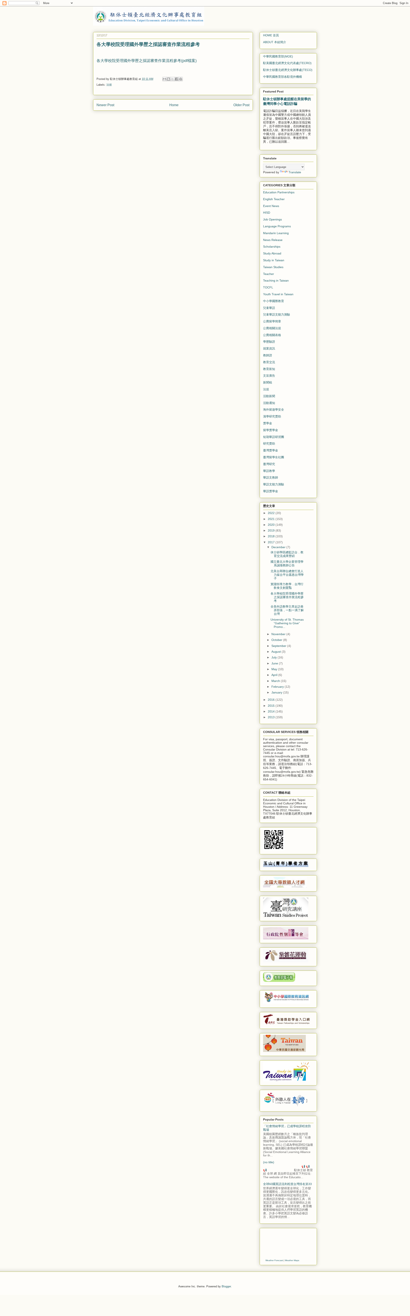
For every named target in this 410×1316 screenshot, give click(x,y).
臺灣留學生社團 (273, 457)
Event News (271, 206)
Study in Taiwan (273, 260)
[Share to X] (172, 79)
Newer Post (105, 105)
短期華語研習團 (273, 437)
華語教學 (269, 471)
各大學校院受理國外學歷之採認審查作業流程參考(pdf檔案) (147, 61)
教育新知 (269, 369)
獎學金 (267, 423)
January (277, 692)
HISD (266, 212)
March (276, 681)
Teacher (268, 274)
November (278, 634)
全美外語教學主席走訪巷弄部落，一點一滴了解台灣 (287, 610)
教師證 (267, 355)
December (278, 547)
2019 (271, 530)
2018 (271, 536)
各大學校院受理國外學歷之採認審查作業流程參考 (287, 597)
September (279, 646)
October (277, 640)
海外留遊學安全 (273, 409)
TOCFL (268, 287)
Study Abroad (272, 253)
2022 (271, 513)
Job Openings (272, 219)
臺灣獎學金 (270, 450)
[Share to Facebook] (176, 79)
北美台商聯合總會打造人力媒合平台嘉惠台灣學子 (287, 574)
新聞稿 (267, 382)
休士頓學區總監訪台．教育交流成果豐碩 (287, 554)
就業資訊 (269, 348)
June (275, 663)
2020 (271, 524)
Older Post (241, 105)
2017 (271, 542)
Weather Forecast (274, 1260)
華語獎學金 (270, 491)
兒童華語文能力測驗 (276, 314)
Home (174, 105)
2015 (271, 705)
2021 (271, 519)
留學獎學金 (270, 430)
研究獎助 (269, 443)
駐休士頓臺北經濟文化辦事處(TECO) (287, 70)
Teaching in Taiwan (276, 280)
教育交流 (269, 362)
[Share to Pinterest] (181, 79)
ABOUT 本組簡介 (274, 42)
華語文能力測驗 (273, 484)
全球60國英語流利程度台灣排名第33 (287, 1184)
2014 (271, 711)
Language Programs (277, 226)
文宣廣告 (269, 375)
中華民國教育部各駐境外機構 (282, 76)
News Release (273, 240)
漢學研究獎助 (272, 416)
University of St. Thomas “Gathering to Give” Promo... (287, 623)
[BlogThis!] (168, 79)
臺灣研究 (269, 464)
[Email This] (164, 79)
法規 (109, 84)
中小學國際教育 (273, 301)
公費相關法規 (272, 328)
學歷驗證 (269, 341)
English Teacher (274, 199)
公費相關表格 (272, 335)
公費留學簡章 (272, 321)
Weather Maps (292, 1260)
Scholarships (271, 246)
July (274, 657)
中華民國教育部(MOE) (278, 56)
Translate (294, 172)
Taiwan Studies (273, 267)
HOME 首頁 (271, 35)
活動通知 (269, 403)
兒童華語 (269, 308)
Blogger (226, 1286)
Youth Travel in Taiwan (278, 294)
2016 (271, 699)
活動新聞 (269, 396)
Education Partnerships (278, 192)
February (278, 686)
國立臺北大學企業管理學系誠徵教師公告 (287, 563)
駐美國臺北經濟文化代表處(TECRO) (287, 63)
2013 (271, 717)
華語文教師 (270, 477)
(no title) (268, 1162)
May (274, 669)
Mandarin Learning (276, 233)
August (276, 651)
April (274, 675)
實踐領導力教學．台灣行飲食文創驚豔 (287, 585)
